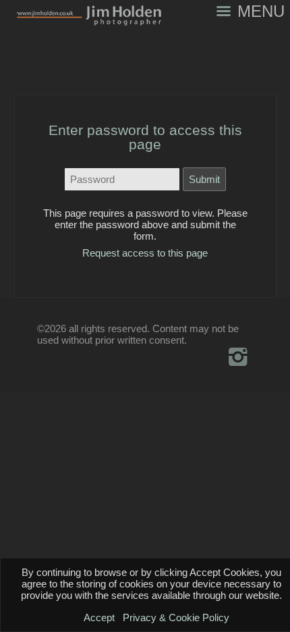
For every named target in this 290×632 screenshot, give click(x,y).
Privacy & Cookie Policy (176, 617)
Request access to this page (145, 253)
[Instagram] (238, 356)
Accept (99, 617)
